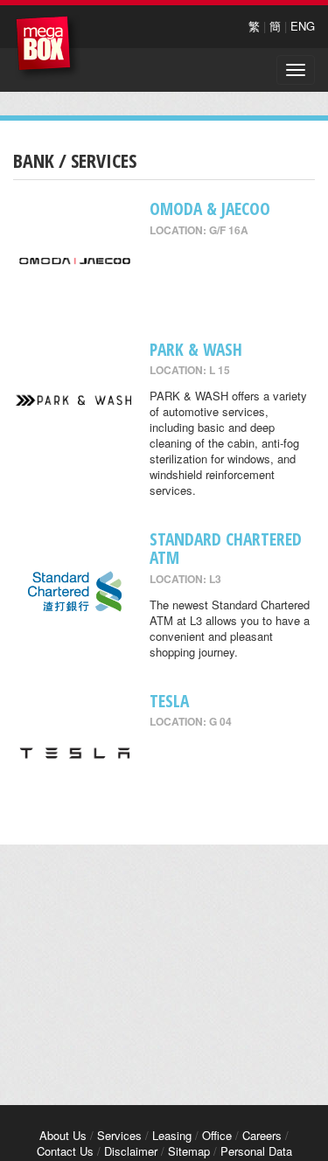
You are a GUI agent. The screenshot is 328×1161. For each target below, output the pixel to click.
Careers (262, 1135)
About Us (63, 1135)
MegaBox (47, 47)
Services (119, 1135)
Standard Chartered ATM (226, 548)
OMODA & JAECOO (210, 208)
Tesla (169, 701)
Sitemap (189, 1151)
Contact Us (65, 1151)
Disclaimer (130, 1151)
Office (217, 1135)
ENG (302, 25)
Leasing (172, 1135)
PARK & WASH (196, 349)
